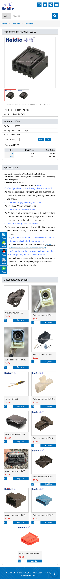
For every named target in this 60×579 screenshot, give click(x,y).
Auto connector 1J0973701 (45, 354)
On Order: (8, 126)
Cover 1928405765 (14, 313)
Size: (6, 135)
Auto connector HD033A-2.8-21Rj (34, 553)
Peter (4, 238)
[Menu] (56, 4)
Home (4, 24)
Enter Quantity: (10, 139)
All (6, 16)
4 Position (28, 24)
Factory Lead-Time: (12, 130)
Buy (41, 139)
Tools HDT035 (11, 399)
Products (16, 24)
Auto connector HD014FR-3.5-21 (20, 360)
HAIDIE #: (8, 110)
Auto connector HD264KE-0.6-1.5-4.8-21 (24, 471)
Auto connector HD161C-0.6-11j (20, 515)
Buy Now (20, 320)
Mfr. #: (6, 114)
